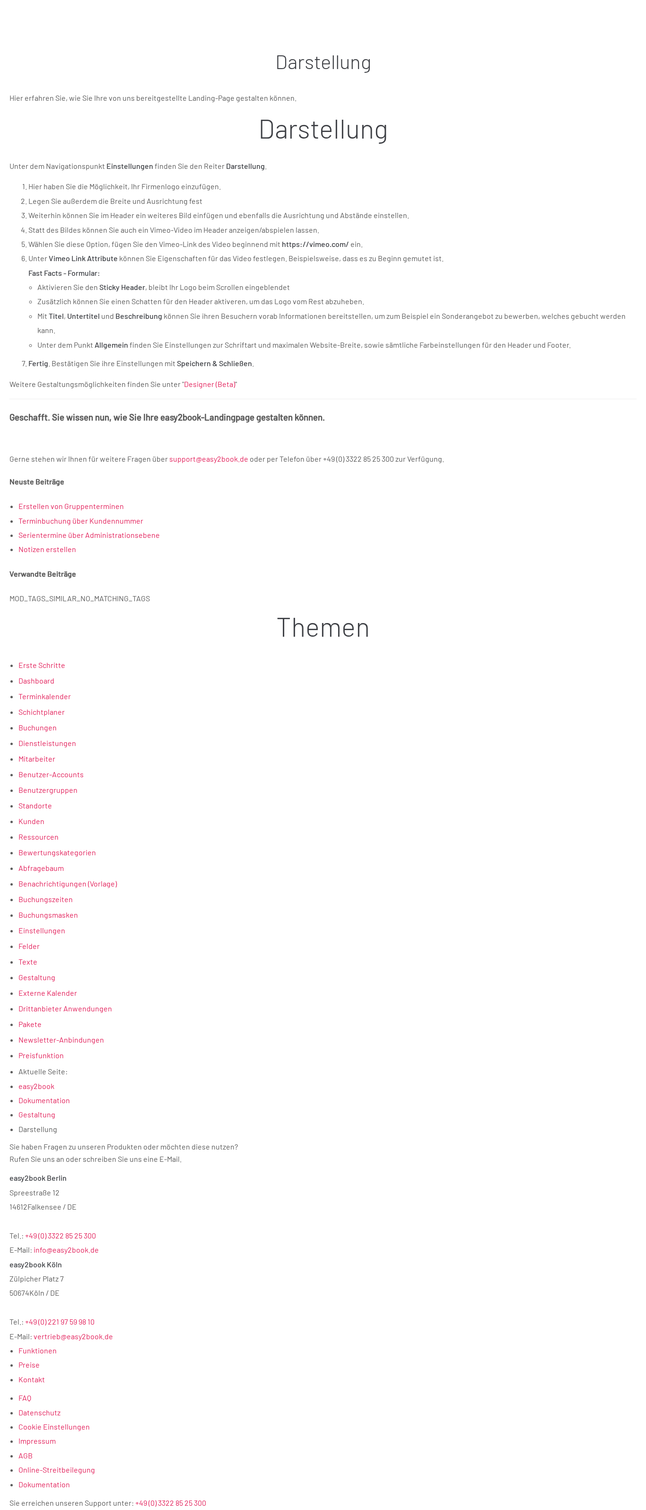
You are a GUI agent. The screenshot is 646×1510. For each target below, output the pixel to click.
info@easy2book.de (66, 1249)
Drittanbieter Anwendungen (65, 1008)
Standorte (35, 805)
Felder (29, 945)
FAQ (24, 1397)
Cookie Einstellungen (54, 1426)
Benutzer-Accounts (51, 774)
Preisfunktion (41, 1055)
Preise (29, 1364)
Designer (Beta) (209, 383)
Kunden (31, 820)
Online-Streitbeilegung (56, 1469)
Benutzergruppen (48, 789)
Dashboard (36, 680)
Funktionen (37, 1350)
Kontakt (31, 1379)
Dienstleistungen (47, 742)
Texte (27, 961)
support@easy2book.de (208, 458)
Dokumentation (44, 1484)
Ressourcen (38, 836)
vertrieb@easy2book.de (73, 1336)
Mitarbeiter (36, 758)
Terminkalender (44, 696)
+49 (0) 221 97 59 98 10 (60, 1321)
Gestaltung (36, 977)
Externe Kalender (47, 992)
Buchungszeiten (45, 899)
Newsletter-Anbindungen (61, 1039)
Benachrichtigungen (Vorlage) (67, 883)
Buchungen (37, 727)
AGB (25, 1455)
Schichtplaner (41, 711)
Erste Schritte (41, 664)
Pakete (30, 1023)
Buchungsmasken (48, 914)
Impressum (37, 1440)
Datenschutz (39, 1412)
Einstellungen (41, 930)
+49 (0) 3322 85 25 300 (60, 1235)
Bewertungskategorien (57, 852)
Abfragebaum (41, 867)
